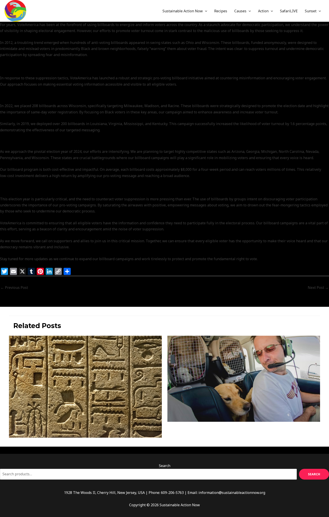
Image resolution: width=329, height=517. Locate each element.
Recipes (220, 11)
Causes (240, 11)
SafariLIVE (289, 11)
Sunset (310, 11)
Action (263, 11)
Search (164, 465)
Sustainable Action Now (182, 11)
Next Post (318, 287)
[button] (205, 11)
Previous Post (14, 287)
